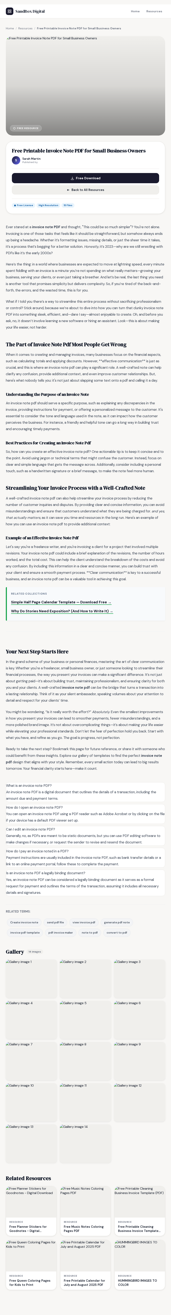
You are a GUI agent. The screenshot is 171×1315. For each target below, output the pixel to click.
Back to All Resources (88, 190)
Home (135, 11)
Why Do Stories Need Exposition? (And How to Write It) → (62, 611)
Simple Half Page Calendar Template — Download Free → (61, 602)
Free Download (88, 178)
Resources (154, 11)
